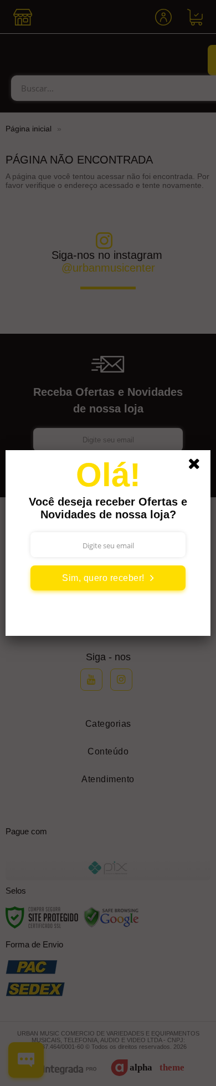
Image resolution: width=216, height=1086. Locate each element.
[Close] (198, 466)
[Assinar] (108, 577)
